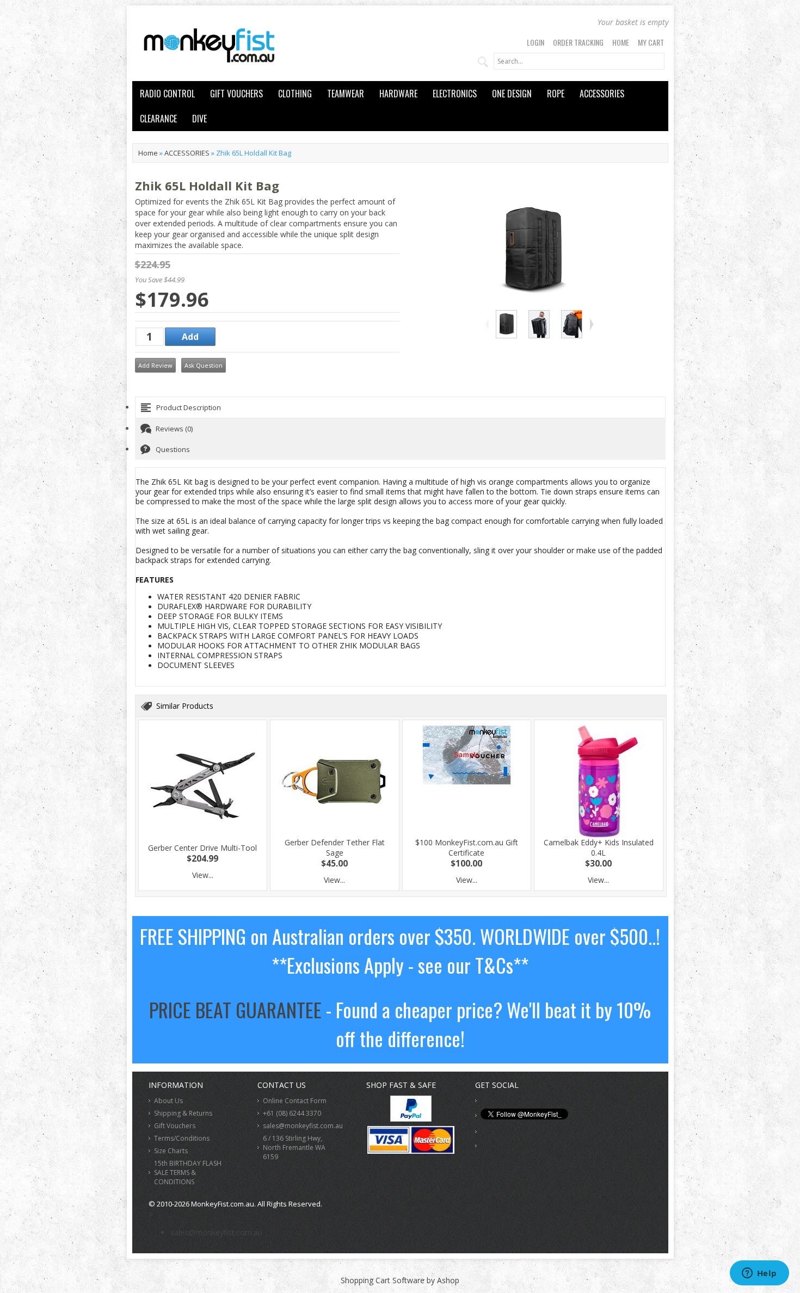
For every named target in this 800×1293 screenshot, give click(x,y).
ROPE (555, 93)
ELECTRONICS (455, 93)
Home (620, 42)
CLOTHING (295, 93)
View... (202, 875)
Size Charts (171, 1150)
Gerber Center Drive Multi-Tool (202, 848)
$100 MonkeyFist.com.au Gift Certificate (466, 847)
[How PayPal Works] (411, 1118)
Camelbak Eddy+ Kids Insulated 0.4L (599, 847)
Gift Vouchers (174, 1125)
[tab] (400, 407)
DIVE (199, 118)
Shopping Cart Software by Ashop (400, 1280)
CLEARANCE (158, 118)
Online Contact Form (295, 1100)
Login (535, 42)
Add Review (155, 365)
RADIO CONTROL (167, 93)
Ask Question (203, 365)
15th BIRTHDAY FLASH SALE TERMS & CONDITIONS (187, 1172)
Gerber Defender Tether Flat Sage (335, 847)
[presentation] (400, 407)
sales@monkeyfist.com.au (303, 1125)
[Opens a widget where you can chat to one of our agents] (759, 1274)
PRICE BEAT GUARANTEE (235, 1009)
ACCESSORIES (602, 93)
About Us (168, 1100)
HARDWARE (398, 93)
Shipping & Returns (183, 1113)
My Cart (651, 42)
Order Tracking (578, 42)
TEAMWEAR (345, 93)
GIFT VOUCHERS (236, 93)
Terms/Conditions (182, 1138)
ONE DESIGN (512, 93)
